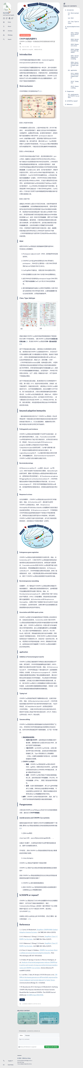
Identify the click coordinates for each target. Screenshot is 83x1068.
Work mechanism (73, 13)
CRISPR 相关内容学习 (28, 39)
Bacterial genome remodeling (75, 57)
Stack (22, 1064)
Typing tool (74, 82)
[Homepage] (9, 19)
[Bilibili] (4, 19)
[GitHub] (7, 19)
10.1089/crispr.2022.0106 (35, 995)
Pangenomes (70, 91)
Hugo (23, 1062)
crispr (22, 999)
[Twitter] (12, 19)
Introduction (70, 10)
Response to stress (75, 44)
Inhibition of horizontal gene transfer (75, 76)
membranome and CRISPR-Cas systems (73, 96)
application (74, 70)
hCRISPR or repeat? (72, 101)
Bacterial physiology (75, 39)
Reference (69, 104)
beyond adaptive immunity (72, 27)
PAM (72, 18)
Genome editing (75, 86)
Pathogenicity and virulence (75, 34)
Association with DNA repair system (75, 64)
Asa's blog (6, 13)
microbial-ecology (25, 35)
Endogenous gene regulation (75, 50)
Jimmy (30, 1064)
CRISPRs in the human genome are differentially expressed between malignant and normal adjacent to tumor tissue (38, 977)
